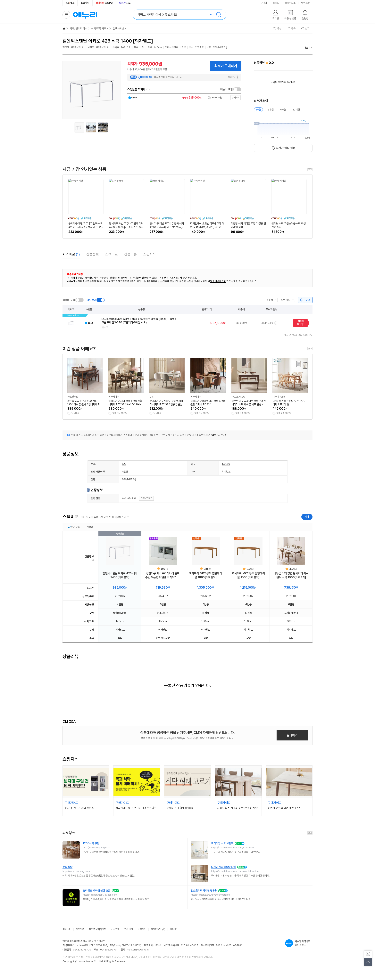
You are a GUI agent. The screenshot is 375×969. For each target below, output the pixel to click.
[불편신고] (368, 954)
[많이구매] (163, 551)
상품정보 (92, 254)
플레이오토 (290, 2)
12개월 (296, 109)
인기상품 (75, 527)
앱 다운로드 (302, 943)
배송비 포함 (226, 89)
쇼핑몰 (269, 300)
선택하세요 (118, 28)
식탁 (124, 464)
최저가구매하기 (301, 323)
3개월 (271, 109)
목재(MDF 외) (129, 479)
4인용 (125, 471)
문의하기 (292, 735)
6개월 (283, 109)
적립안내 (232, 77)
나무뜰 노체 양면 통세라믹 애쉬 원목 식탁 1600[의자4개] (291, 575)
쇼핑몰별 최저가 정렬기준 (148, 90)
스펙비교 (111, 254)
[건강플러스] (70, 3)
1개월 (258, 109)
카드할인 (91, 300)
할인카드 (285, 300)
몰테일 (276, 2)
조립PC (104, 2)
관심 (279, 28)
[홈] (64, 28)
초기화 (307, 300)
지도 (124, 2)
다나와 (264, 2)
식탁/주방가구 (98, 28)
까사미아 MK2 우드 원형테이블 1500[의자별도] (248, 575)
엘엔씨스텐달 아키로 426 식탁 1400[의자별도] (120, 575)
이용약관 (80, 929)
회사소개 (66, 929)
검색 (218, 14)
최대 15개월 (267, 322)
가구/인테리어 (77, 28)
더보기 (307, 47)
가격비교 (71, 254)
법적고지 (115, 929)
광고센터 (142, 929)
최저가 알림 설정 (285, 148)
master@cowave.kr (138, 949)
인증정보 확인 (146, 498)
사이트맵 (174, 929)
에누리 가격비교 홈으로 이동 (85, 15)
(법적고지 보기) (218, 434)
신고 (106, 327)
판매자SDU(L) (158, 929)
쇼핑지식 (85, 2)
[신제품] (206, 551)
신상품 (90, 527)
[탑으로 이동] (368, 962)
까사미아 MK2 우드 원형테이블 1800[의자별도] (205, 575)
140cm (226, 464)
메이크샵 (305, 2)
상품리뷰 (130, 254)
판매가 (205, 309)
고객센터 (128, 929)
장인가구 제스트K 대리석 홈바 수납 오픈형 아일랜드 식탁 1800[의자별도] (162, 575)
